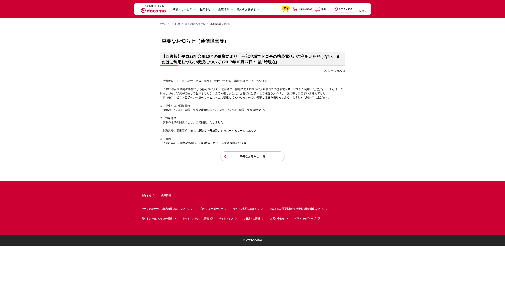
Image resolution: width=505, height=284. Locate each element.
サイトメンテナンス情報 (196, 218)
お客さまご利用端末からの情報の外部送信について (296, 208)
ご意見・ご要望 (251, 218)
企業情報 (223, 9)
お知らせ (205, 9)
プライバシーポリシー (211, 208)
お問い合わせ (277, 218)
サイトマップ (226, 218)
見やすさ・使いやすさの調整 (157, 218)
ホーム (163, 23)
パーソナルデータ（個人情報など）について (165, 208)
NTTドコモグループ (305, 218)
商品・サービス (182, 9)
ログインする (345, 9)
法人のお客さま (246, 9)
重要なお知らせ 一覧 (195, 23)
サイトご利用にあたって (246, 208)
